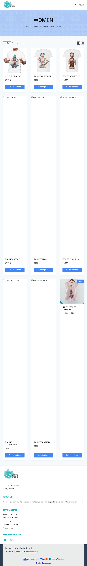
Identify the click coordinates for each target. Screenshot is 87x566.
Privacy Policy (8, 528)
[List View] (82, 43)
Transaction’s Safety (10, 525)
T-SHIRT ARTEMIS (12, 259)
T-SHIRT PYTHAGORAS (11, 443)
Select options (15, 87)
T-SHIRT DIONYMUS (70, 259)
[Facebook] (5, 539)
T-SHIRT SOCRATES (42, 442)
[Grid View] (78, 43)
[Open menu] (70, 4)
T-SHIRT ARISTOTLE (71, 76)
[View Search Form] (75, 5)
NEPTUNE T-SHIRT (13, 76)
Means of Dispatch (10, 514)
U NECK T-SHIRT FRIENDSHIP (69, 308)
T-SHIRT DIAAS (40, 259)
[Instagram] (11, 539)
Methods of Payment (10, 518)
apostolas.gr (33, 552)
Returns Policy (8, 521)
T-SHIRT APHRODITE (42, 76)
